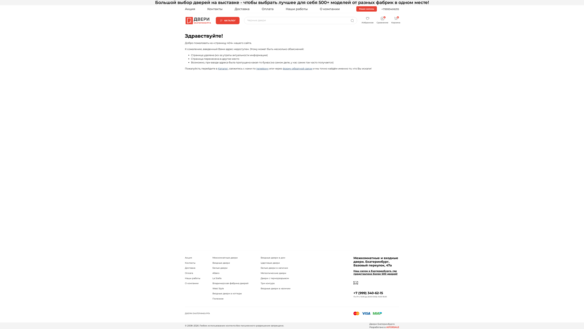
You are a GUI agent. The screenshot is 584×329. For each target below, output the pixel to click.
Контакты (214, 9)
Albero (215, 273)
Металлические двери (273, 273)
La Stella (216, 278)
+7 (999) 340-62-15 (368, 293)
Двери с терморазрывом (275, 278)
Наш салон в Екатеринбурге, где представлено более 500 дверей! (375, 272)
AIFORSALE (392, 327)
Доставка (242, 9)
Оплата (268, 9)
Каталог (223, 68)
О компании (330, 9)
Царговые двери (270, 263)
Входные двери (221, 263)
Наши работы (297, 9)
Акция (190, 9)
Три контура (268, 283)
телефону (262, 68)
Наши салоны (366, 9)
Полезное (218, 298)
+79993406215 (390, 9)
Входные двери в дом (273, 257)
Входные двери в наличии (275, 288)
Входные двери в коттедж (227, 293)
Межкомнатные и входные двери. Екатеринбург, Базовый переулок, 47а (375, 261)
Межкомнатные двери (225, 257)
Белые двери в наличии (274, 268)
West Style (218, 288)
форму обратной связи (297, 68)
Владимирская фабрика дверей (230, 283)
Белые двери (220, 268)
